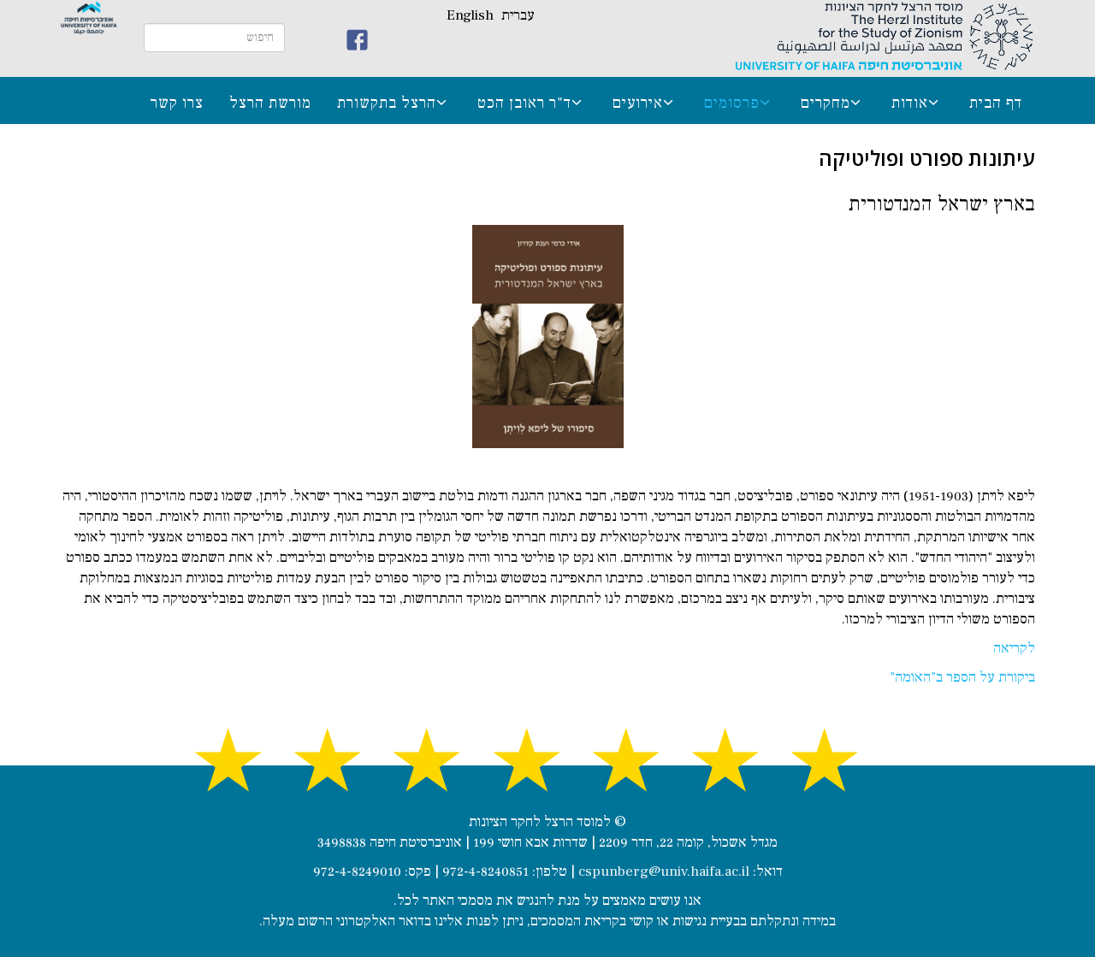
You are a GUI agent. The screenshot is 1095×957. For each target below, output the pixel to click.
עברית (518, 15)
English (470, 15)
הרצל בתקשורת (386, 102)
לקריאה (1014, 648)
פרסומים (732, 102)
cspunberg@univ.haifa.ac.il (663, 871)
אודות (909, 102)
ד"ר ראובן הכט (524, 102)
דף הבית (995, 102)
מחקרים (825, 102)
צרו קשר (177, 102)
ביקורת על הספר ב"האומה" (962, 677)
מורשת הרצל (270, 102)
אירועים (638, 102)
